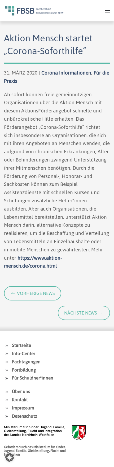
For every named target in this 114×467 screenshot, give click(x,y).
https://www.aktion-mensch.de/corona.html (33, 262)
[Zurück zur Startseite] (34, 10)
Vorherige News (36, 293)
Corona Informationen (66, 73)
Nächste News (80, 312)
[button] (107, 10)
